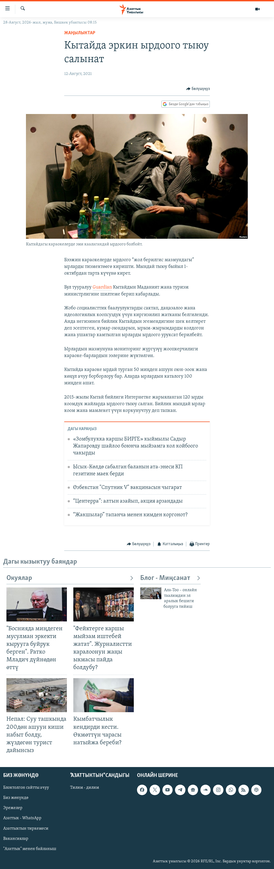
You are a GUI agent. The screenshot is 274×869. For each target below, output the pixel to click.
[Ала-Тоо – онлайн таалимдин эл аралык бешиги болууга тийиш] (150, 593)
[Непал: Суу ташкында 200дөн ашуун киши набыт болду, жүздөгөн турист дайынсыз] (36, 695)
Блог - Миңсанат (165, 578)
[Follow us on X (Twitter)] (155, 790)
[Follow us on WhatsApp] (231, 790)
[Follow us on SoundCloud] (205, 790)
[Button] (198, 88)
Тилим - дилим (84, 787)
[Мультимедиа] (257, 9)
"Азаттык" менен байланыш (29, 849)
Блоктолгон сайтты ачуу (26, 787)
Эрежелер (12, 808)
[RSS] (243, 790)
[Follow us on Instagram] (218, 790)
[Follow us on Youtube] (167, 790)
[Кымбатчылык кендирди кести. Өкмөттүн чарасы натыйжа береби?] (103, 695)
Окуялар (19, 578)
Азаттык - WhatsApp (22, 818)
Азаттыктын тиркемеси (25, 828)
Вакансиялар (15, 839)
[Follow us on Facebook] (142, 790)
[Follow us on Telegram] (180, 790)
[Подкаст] (256, 790)
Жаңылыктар (79, 33)
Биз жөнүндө (15, 798)
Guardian (102, 287)
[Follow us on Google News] (193, 790)
